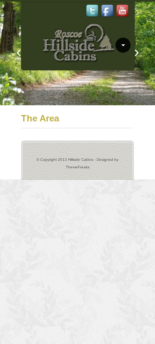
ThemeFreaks (78, 167)
